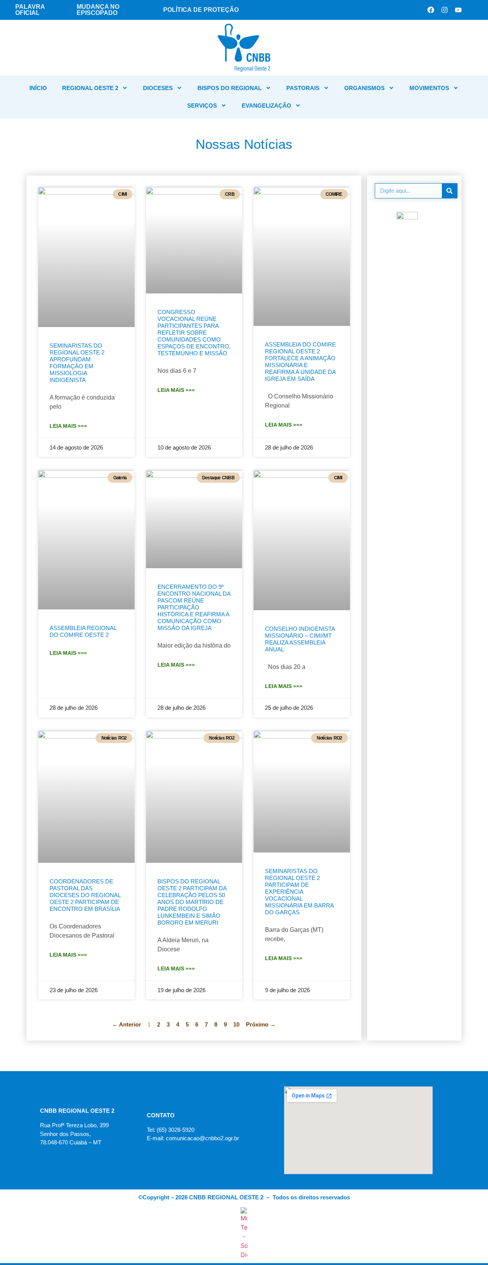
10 (236, 1024)
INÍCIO (38, 88)
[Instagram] (444, 10)
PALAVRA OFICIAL (30, 9)
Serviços (202, 105)
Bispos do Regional (229, 88)
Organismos (364, 88)
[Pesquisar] (449, 191)
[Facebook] (431, 10)
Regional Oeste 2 (90, 88)
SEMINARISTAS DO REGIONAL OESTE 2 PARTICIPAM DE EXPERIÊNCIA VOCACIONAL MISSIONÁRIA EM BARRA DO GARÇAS (299, 891)
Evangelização (266, 105)
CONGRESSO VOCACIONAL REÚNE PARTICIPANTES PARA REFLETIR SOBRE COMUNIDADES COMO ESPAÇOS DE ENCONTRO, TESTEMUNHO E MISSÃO (194, 332)
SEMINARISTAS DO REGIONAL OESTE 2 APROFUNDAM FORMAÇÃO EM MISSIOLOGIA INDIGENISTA (77, 362)
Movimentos (429, 88)
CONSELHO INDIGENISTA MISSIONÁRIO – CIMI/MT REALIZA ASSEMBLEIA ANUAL (300, 639)
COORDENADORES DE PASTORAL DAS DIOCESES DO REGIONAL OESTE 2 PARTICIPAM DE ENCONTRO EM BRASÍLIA (85, 895)
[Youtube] (458, 10)
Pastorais (302, 88)
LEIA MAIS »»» (68, 426)
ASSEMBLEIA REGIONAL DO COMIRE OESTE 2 (83, 631)
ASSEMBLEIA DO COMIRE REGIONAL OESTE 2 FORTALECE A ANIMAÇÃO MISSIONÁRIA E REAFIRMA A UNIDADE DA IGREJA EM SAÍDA (300, 361)
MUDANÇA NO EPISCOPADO (98, 9)
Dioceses (158, 88)
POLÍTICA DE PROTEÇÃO (201, 9)
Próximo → (261, 1024)
